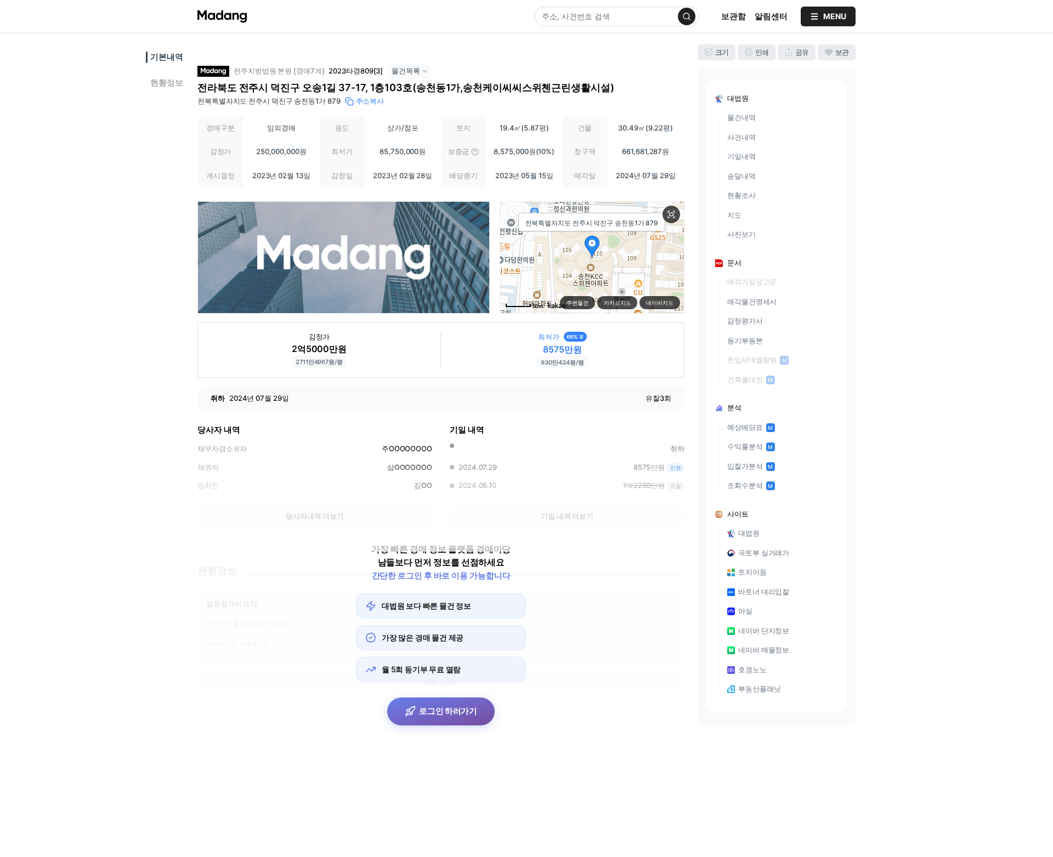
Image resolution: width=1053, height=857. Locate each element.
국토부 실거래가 (763, 552)
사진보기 (741, 234)
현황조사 (741, 195)
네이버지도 (659, 302)
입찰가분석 (750, 466)
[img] (475, 152)
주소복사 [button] (370, 101)
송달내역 (741, 176)
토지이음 (752, 571)
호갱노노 (752, 669)
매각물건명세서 (752, 301)
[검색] (686, 16)
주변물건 (577, 302)
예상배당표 (750, 427)
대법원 (749, 533)
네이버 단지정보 (763, 630)
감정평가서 (745, 320)
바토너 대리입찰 (763, 591)
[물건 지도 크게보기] (671, 214)
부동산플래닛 (759, 688)
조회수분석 (750, 485)
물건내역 (741, 117)
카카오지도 (617, 302)
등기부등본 (745, 340)
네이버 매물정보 (763, 649)
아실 (745, 610)
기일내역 (741, 156)
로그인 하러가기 (448, 711)
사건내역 (741, 137)
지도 (734, 215)
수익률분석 (750, 446)
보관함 (733, 16)
